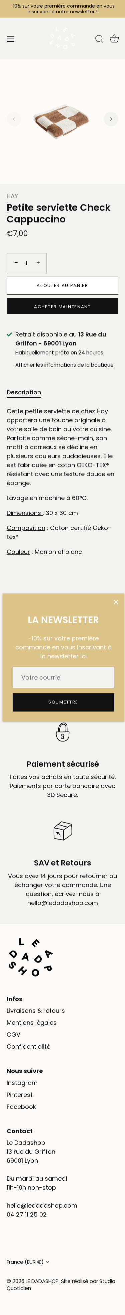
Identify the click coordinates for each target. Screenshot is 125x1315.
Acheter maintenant (62, 307)
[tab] (27, 392)
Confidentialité (28, 1046)
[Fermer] (116, 601)
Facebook (21, 1107)
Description (24, 392)
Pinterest (20, 1095)
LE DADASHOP (42, 1281)
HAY (12, 196)
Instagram (22, 1083)
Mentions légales (32, 1022)
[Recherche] (99, 40)
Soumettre (63, 702)
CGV (13, 1034)
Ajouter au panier (62, 285)
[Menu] (10, 39)
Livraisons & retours (36, 1010)
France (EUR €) (25, 1262)
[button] (14, 119)
